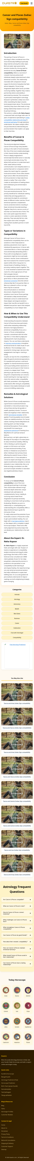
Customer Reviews (7, 1115)
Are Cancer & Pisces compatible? (17, 899)
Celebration (17, 628)
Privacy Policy (5, 1134)
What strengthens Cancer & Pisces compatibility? (17, 928)
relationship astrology (19, 120)
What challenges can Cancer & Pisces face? (17, 920)
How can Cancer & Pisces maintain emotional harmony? (17, 948)
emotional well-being (10, 122)
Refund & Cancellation (8, 1140)
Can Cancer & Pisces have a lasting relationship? (17, 963)
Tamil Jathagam (6, 1092)
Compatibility (17, 637)
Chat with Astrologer (17, 633)
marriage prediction (18, 521)
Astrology (17, 599)
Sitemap (3, 1149)
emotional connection (11, 281)
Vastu (3, 1108)
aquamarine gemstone (11, 430)
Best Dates (17, 614)
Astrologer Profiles (7, 1112)
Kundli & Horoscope (7, 1074)
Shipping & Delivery (7, 1143)
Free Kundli (24, 3)
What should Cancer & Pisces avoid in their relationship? (17, 956)
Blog (10, 23)
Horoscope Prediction (8, 1083)
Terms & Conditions (7, 1137)
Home (6, 23)
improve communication (13, 343)
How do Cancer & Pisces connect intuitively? (17, 913)
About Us (4, 1128)
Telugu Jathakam (6, 1095)
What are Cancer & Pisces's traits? (17, 906)
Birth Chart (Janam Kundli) (9, 1086)
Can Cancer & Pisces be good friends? (17, 935)
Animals (17, 594)
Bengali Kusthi (5, 1077)
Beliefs (17, 609)
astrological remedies (15, 415)
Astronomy (17, 604)
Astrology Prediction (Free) (9, 1080)
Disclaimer (4, 1131)
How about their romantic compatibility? (17, 942)
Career (17, 623)
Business (17, 618)
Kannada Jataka (6, 1089)
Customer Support (7, 1146)
